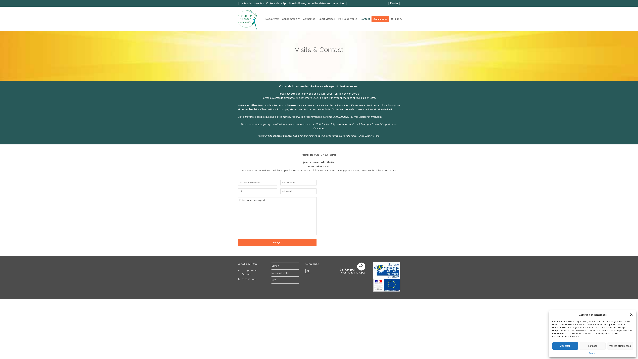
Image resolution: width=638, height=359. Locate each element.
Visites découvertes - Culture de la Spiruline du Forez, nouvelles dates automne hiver (292, 3)
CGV (273, 279)
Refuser (592, 345)
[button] (631, 314)
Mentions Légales (280, 272)
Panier (394, 3)
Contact (592, 353)
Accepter (565, 345)
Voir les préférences (620, 345)
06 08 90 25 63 (249, 279)
